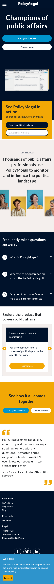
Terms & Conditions (11, 534)
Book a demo (41, 410)
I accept (8, 577)
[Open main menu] (4, 5)
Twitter (27, 551)
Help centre (7, 506)
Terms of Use (8, 531)
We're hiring (7, 503)
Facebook (17, 551)
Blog (4, 510)
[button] (27, 257)
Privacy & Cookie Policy (13, 538)
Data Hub (6, 520)
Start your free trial (15, 410)
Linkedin (36, 551)
